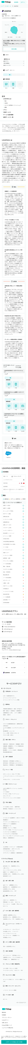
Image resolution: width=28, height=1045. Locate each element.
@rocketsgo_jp (8, 629)
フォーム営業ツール (16, 15)
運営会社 (4, 1012)
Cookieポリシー (5, 1020)
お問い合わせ (5, 1022)
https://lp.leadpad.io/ (9, 626)
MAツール (7, 15)
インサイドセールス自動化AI (9, 18)
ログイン (23, 2)
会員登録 (16, 2)
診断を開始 (14, 49)
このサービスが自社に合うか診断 (14, 1042)
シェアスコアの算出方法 (7, 1027)
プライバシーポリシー (7, 1017)
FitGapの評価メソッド (7, 1025)
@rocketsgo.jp (8, 631)
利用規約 (4, 1015)
